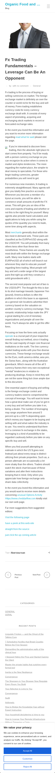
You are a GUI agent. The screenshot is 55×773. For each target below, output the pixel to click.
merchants (16, 232)
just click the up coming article (20, 535)
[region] (27, 748)
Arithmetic (9, 702)
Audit (7, 698)
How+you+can (18, 552)
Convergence (11, 677)
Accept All (27, 751)
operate (9, 336)
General (36, 86)
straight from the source (17, 529)
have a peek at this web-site (19, 523)
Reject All (27, 766)
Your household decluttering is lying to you (24, 714)
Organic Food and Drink (25, 4)
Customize (27, 759)
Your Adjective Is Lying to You (18, 689)
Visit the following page (17, 517)
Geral (8, 614)
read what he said (25, 137)
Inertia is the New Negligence (18, 672)
